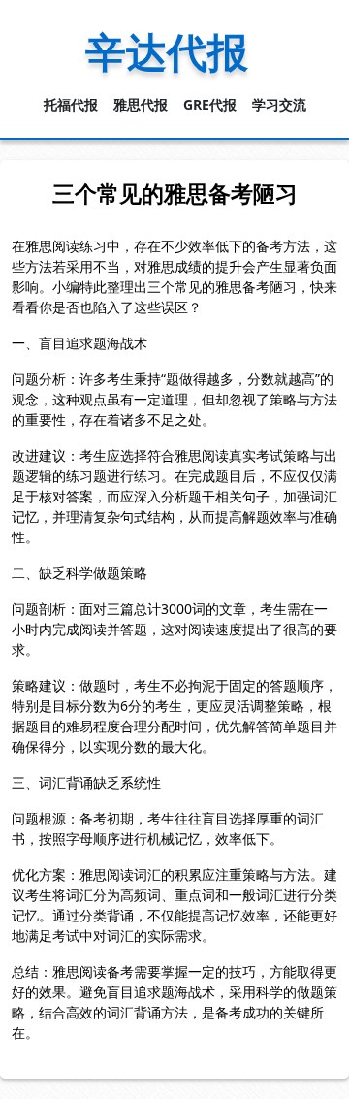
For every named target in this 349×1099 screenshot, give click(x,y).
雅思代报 (140, 104)
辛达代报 (166, 51)
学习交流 (279, 104)
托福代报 (71, 104)
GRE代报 (210, 104)
